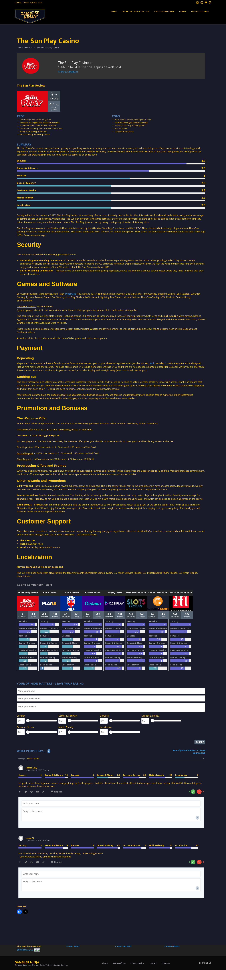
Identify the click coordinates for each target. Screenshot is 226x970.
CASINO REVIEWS (123, 946)
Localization (106, 727)
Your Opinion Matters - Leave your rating (189, 751)
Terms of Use (119, 963)
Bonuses (104, 715)
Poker (26, 3)
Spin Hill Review (71, 592)
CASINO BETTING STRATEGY (135, 12)
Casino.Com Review (157, 592)
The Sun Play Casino (73, 63)
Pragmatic (70, 293)
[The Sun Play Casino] (30, 65)
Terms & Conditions (68, 71)
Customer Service (25, 727)
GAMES (182, 12)
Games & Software (67, 715)
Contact (153, 963)
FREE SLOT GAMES (200, 12)
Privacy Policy (137, 963)
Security (21, 715)
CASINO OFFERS (172, 946)
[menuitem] (18, 3)
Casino (18, 3)
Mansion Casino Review (180, 592)
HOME (114, 12)
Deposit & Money (150, 715)
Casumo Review (92, 592)
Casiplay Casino (114, 592)
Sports (33, 3)
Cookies (166, 963)
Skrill (152, 363)
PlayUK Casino (49, 592)
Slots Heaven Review (136, 592)
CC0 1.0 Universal (25, 950)
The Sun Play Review (28, 592)
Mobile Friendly (65, 727)
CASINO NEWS (72, 946)
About (105, 963)
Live (40, 3)
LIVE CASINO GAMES (164, 12)
